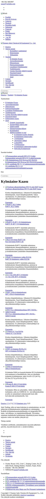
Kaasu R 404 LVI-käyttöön (15, 386)
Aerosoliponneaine (16, 61)
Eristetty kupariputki (17, 122)
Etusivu (8, 47)
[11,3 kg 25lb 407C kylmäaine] (16, 275)
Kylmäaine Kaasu (16, 59)
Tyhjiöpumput (19, 145)
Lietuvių (8, 21)
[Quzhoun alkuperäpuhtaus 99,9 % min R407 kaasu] (24, 187)
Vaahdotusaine (15, 69)
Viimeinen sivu (21, 403)
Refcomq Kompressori (22, 149)
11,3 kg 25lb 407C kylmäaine (15, 277)
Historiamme (14, 53)
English (8, 17)
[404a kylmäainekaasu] (13, 366)
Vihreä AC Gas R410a (13, 333)
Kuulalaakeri (14, 131)
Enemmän (37, 158)
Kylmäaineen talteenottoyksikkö (25, 147)
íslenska (8, 35)
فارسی (8, 37)
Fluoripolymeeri (15, 73)
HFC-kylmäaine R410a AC (15, 351)
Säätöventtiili (14, 127)
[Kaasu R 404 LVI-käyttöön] (15, 384)
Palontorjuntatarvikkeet (18, 129)
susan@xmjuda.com (8, 4)
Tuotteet (8, 57)
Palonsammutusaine (17, 65)
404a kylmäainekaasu (13, 368)
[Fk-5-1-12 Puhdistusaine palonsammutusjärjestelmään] (25, 483)
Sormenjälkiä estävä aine (18, 125)
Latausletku (18, 143)
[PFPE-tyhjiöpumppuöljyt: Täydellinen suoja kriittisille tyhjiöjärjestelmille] (25, 487)
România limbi (10, 25)
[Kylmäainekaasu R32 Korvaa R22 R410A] (21, 479)
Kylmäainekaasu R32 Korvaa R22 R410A (20, 162)
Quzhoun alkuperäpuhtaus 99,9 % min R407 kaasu (23, 189)
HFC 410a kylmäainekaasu (15, 294)
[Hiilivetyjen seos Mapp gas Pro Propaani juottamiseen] (25, 489)
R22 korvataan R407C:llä (14, 242)
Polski (7, 31)
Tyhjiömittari (18, 139)
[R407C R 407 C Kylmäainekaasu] (18, 222)
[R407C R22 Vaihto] (13, 204)
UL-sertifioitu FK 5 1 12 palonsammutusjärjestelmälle (15, 167)
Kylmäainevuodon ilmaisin (23, 135)
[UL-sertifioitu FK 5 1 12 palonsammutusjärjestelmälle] (25, 481)
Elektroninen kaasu (16, 75)
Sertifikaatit (9, 83)
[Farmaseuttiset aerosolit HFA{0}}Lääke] (20, 477)
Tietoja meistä (10, 49)
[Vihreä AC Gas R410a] (14, 331)
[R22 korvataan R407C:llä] (15, 240)
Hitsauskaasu (14, 63)
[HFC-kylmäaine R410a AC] (16, 349)
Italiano (8, 39)
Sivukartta (9, 456)
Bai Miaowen (10, 33)
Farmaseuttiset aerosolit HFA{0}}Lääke (19, 158)
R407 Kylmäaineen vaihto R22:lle (17, 259)
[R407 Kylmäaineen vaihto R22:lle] (18, 257)
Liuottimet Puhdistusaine (18, 67)
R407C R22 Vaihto (12, 206)
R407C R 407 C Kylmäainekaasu (17, 224)
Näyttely (8, 81)
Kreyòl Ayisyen (10, 19)
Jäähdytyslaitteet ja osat (18, 133)
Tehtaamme (14, 55)
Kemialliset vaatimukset (18, 51)
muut (11, 77)
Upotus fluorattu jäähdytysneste (21, 71)
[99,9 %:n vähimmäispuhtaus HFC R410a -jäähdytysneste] (25, 312)
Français (8, 29)
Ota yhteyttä (9, 85)
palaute (7, 87)
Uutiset (7, 79)
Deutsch (8, 23)
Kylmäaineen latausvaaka (23, 137)
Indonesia (8, 27)
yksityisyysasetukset (27, 495)
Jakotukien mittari (20, 141)
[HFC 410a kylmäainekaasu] (15, 292)
